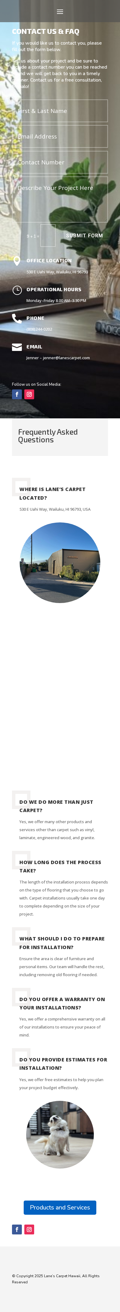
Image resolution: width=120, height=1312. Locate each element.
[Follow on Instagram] (29, 394)
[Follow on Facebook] (17, 394)
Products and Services (60, 1207)
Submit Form (84, 236)
